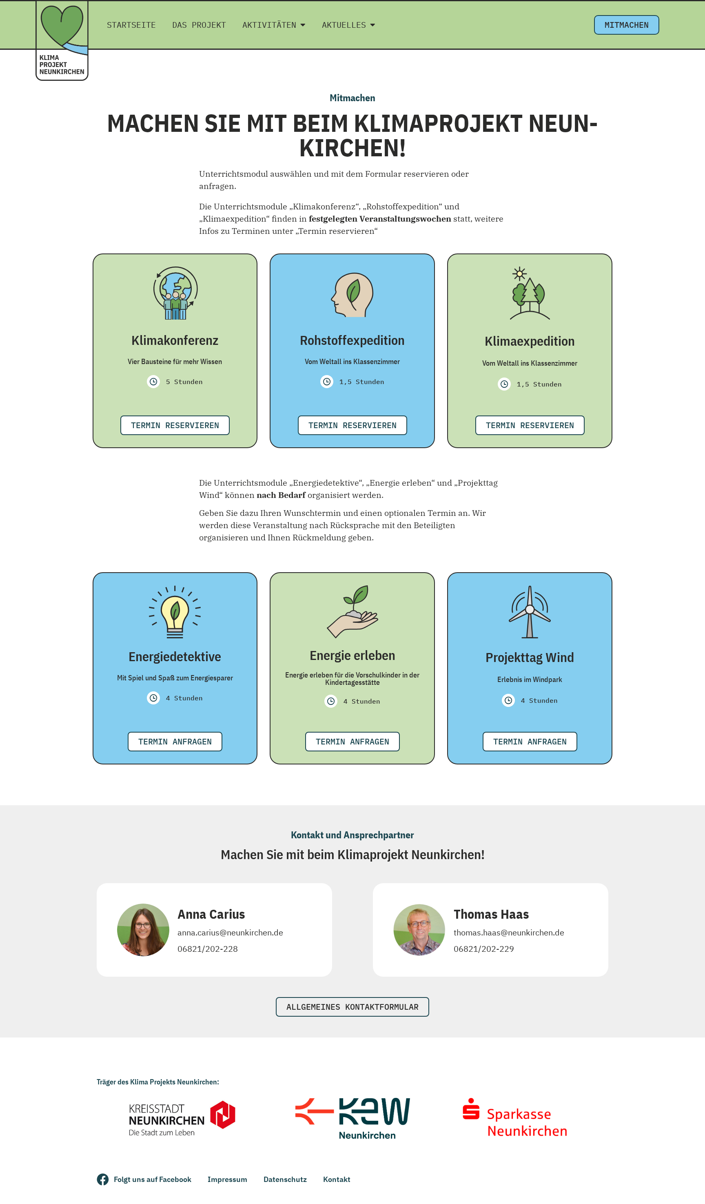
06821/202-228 (207, 948)
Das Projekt (199, 24)
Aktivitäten (269, 24)
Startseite (131, 24)
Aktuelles (344, 24)
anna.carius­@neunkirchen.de (230, 932)
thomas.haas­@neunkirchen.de (509, 932)
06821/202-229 (484, 948)
